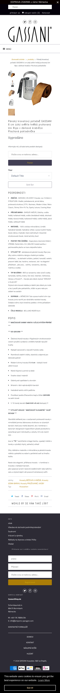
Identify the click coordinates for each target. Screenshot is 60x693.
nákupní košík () (32, 12)
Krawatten (24, 486)
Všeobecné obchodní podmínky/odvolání (24, 527)
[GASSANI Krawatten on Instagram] (35, 22)
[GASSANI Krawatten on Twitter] (25, 22)
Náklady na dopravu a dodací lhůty (22, 539)
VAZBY (41, 483)
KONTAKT (30, 642)
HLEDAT (30, 653)
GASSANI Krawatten (27, 660)
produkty (31, 59)
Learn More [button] (44, 680)
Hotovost (46, 12)
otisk (10, 523)
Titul (10, 170)
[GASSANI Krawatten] (30, 34)
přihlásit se (15, 12)
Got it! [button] (30, 688)
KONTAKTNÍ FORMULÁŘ (18, 626)
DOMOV (30, 636)
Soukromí (12, 531)
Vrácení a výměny (15, 535)
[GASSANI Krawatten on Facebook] (30, 22)
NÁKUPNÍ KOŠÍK (30, 648)
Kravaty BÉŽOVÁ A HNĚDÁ (30, 480)
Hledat (11, 543)
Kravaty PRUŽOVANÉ (29, 483)
